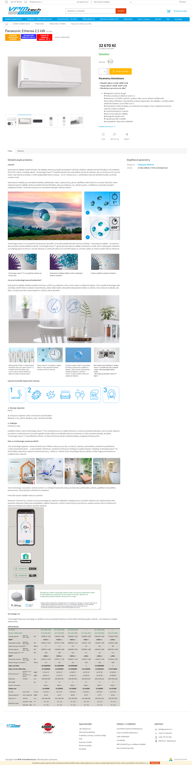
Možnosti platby (85, 745)
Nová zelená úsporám (125, 748)
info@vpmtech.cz (165, 729)
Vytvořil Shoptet (180, 759)
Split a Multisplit (123, 736)
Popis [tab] (10, 151)
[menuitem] (14, 19)
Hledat (121, 11)
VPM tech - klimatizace (167, 741)
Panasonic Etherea (146, 164)
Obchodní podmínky (102, 2)
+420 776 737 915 (165, 737)
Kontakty (82, 749)
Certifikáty (121, 740)
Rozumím (154, 763)
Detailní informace (106, 126)
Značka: (62, 37)
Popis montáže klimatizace (127, 733)
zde (147, 763)
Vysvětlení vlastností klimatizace (130, 729)
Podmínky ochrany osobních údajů (92, 735)
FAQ (80, 739)
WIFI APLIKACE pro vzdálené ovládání (131, 744)
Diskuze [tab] (21, 151)
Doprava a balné (85, 742)
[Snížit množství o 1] (108, 72)
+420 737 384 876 (165, 733)
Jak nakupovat (83, 2)
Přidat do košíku (122, 71)
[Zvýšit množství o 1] (108, 69)
